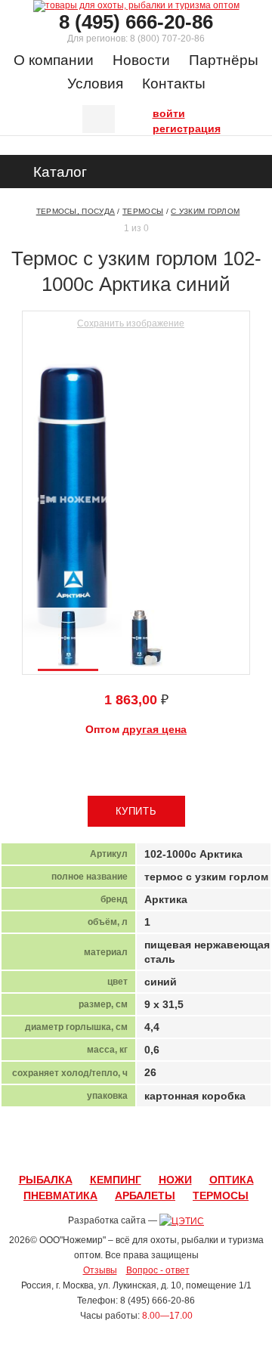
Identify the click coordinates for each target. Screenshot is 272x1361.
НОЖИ (175, 1180)
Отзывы (100, 1270)
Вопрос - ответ (158, 1270)
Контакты (174, 83)
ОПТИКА (231, 1180)
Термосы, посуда (76, 211)
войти (156, 111)
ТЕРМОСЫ (221, 1195)
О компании (54, 60)
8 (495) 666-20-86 (136, 22)
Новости (141, 60)
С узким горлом (205, 211)
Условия (95, 83)
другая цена (154, 729)
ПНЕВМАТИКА (60, 1195)
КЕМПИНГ (115, 1180)
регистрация (156, 126)
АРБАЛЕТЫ (145, 1195)
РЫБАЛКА (46, 1180)
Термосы (142, 211)
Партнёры (223, 60)
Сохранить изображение (130, 323)
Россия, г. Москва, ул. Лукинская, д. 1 (98, 1285)
